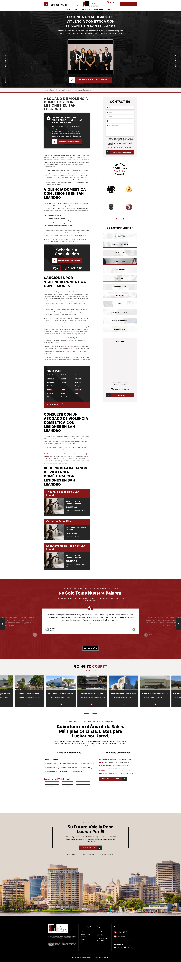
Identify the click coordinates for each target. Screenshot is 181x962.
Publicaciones (98, 9)
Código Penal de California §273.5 (55, 203)
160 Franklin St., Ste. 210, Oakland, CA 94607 (115, 759)
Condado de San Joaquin (83, 782)
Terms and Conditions (123, 147)
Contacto (111, 9)
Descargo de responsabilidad (101, 935)
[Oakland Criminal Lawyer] (90, 4)
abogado (69, 346)
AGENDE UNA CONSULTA (129, 4)
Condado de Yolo (66, 786)
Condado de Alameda (50, 763)
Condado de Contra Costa (67, 763)
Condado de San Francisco (85, 763)
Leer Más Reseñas (90, 648)
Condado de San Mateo (51, 767)
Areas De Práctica (81, 9)
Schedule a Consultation (122, 152)
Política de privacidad (102, 938)
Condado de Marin (50, 771)
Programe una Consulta (110, 779)
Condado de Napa (63, 771)
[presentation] (117, 219)
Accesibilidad (100, 940)
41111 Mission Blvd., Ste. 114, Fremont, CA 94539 (114, 762)
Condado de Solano (67, 782)
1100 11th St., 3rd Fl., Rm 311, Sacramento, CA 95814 (116, 773)
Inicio (68, 9)
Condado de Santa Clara (67, 767)
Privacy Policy (110, 147)
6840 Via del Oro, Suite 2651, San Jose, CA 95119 (114, 765)
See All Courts (90, 670)
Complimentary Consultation (92, 80)
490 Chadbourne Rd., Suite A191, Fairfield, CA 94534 (115, 770)
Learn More (122, 395)
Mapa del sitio (100, 931)
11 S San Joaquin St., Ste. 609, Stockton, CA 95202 (115, 768)
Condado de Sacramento (51, 782)
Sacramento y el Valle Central (57, 779)
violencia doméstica (58, 155)
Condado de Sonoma (77, 771)
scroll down (5, 60)
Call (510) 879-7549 (88, 848)
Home (46, 90)
